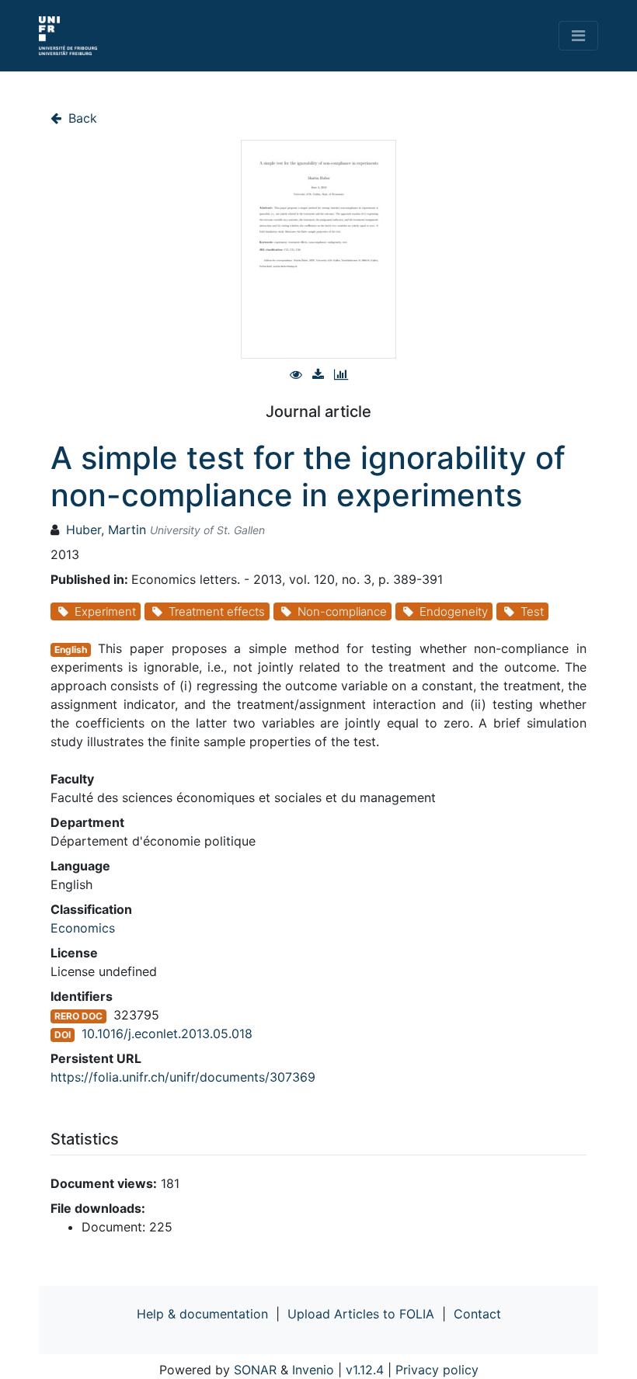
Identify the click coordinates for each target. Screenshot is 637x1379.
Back (80, 118)
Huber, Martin (106, 529)
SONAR (255, 1369)
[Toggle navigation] (578, 35)
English (70, 649)
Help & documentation (202, 1314)
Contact (477, 1314)
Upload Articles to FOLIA (360, 1314)
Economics (82, 928)
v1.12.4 (365, 1369)
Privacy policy (437, 1369)
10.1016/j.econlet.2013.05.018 (167, 1033)
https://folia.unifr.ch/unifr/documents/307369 (182, 1077)
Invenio (313, 1369)
